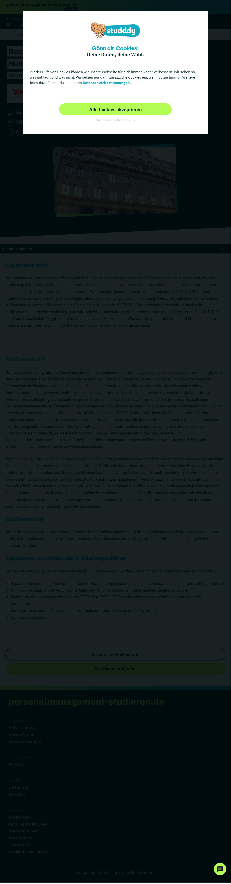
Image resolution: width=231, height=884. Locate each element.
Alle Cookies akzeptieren (115, 109)
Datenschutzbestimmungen (106, 82)
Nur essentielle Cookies (115, 120)
